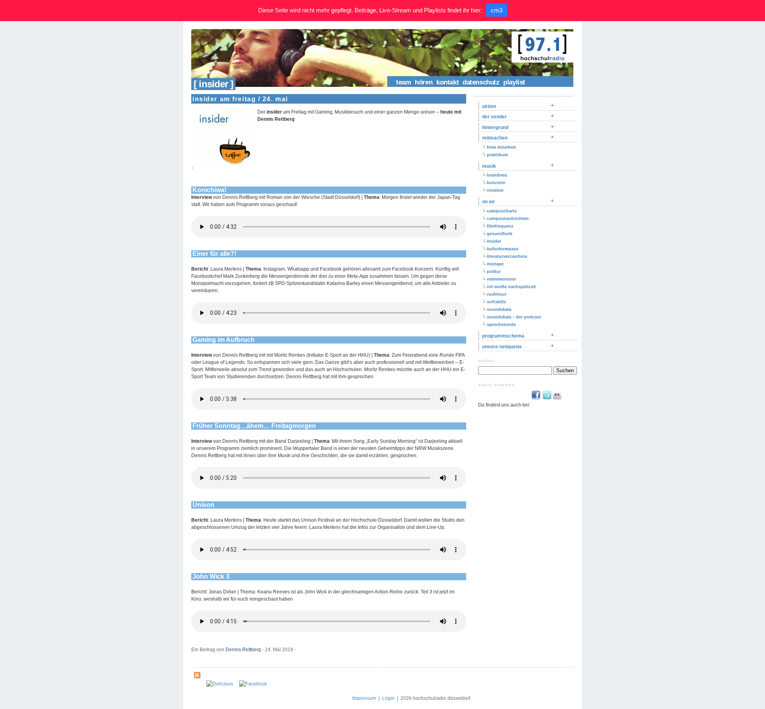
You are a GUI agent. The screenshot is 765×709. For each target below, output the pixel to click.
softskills (496, 301)
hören (423, 82)
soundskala (499, 309)
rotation (495, 190)
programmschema (503, 336)
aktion (489, 106)
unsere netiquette (502, 347)
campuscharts (502, 210)
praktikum (497, 154)
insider (494, 241)
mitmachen (495, 138)
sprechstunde (501, 324)
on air (488, 201)
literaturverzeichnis (507, 256)
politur (494, 271)
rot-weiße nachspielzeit (511, 286)
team (403, 82)
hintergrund (495, 127)
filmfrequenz (500, 226)
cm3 (496, 10)
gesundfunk (499, 233)
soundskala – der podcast (514, 316)
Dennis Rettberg (243, 649)
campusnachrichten (508, 218)
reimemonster (501, 279)
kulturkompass (502, 248)
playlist (514, 82)
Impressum (364, 698)
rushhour (496, 294)
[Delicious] (219, 684)
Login (388, 698)
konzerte (496, 182)
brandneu (497, 175)
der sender (494, 117)
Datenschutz (481, 82)
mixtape (495, 263)
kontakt (447, 82)
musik (489, 166)
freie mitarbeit (501, 147)
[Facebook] (253, 684)
